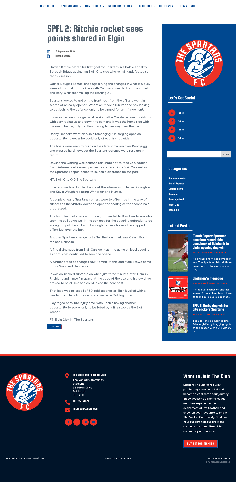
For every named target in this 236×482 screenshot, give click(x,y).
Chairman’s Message (208, 278)
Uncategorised (176, 199)
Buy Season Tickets (200, 443)
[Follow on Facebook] (171, 121)
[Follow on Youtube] (171, 138)
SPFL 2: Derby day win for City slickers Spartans (210, 307)
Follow (181, 113)
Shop (194, 6)
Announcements (177, 178)
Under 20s (173, 204)
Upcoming (173, 209)
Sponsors (173, 194)
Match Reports (62, 56)
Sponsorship (70, 6)
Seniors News (175, 188)
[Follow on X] (171, 112)
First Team (46, 6)
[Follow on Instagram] (171, 129)
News (183, 6)
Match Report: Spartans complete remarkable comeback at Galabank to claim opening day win (211, 242)
